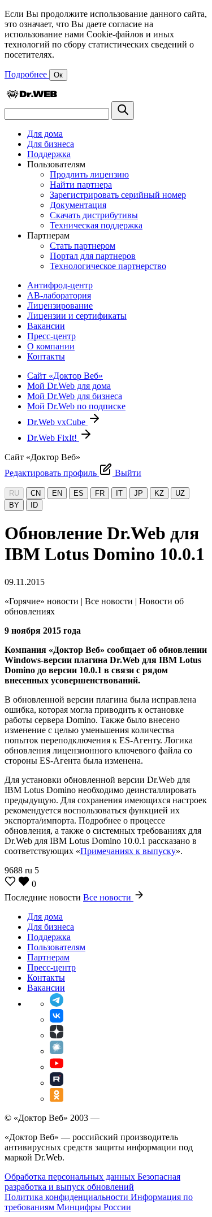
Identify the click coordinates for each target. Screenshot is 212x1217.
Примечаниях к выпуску (128, 851)
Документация (78, 205)
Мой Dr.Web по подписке (76, 406)
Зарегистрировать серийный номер (118, 195)
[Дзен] (56, 1035)
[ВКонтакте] (56, 1019)
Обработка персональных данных (71, 1176)
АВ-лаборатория (59, 295)
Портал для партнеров (93, 256)
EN (57, 493)
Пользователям (56, 947)
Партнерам (48, 957)
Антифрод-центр (60, 285)
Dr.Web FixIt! (53, 438)
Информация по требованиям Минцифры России (99, 1202)
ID (34, 505)
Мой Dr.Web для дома (69, 386)
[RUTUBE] (56, 1083)
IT (119, 493)
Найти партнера (81, 184)
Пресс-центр (51, 336)
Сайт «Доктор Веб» (65, 375)
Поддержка (49, 154)
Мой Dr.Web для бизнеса (74, 396)
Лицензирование (60, 305)
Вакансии (46, 326)
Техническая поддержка (96, 225)
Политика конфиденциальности (68, 1197)
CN (36, 493)
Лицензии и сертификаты (77, 316)
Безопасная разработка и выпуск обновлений (92, 1182)
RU (14, 493)
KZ (159, 493)
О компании (51, 346)
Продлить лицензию (89, 174)
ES (78, 493)
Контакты (46, 356)
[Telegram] (56, 1003)
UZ (180, 493)
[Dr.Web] (32, 96)
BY (14, 505)
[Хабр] (56, 1051)
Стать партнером (82, 245)
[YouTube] (56, 1067)
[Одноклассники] (56, 1098)
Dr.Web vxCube (57, 422)
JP (138, 493)
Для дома (45, 133)
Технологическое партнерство (108, 266)
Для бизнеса (50, 144)
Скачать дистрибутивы (94, 215)
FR (100, 493)
